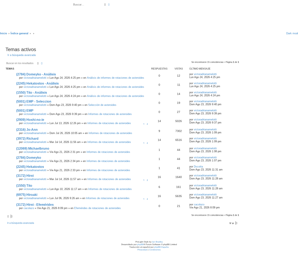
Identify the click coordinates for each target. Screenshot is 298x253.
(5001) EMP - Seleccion (33, 101)
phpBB (140, 244)
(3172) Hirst (25, 175)
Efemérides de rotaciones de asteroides (97, 208)
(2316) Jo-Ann (27, 129)
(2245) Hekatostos (30, 166)
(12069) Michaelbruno (32, 148)
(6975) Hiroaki (26, 194)
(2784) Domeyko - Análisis (36, 74)
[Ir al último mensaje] (219, 74)
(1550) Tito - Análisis (31, 92)
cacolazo (29, 208)
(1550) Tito (24, 185)
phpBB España (161, 247)
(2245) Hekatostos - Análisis (37, 83)
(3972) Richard (27, 138)
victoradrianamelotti (35, 77)
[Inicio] (36, 13)
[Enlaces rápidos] (280, 33)
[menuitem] (112, 5)
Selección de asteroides (102, 104)
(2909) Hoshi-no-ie (30, 119)
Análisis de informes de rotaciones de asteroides (115, 77)
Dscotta (198, 166)
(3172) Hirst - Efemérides (35, 204)
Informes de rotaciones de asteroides (110, 114)
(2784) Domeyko (28, 157)
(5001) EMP (24, 110)
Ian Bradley (157, 242)
